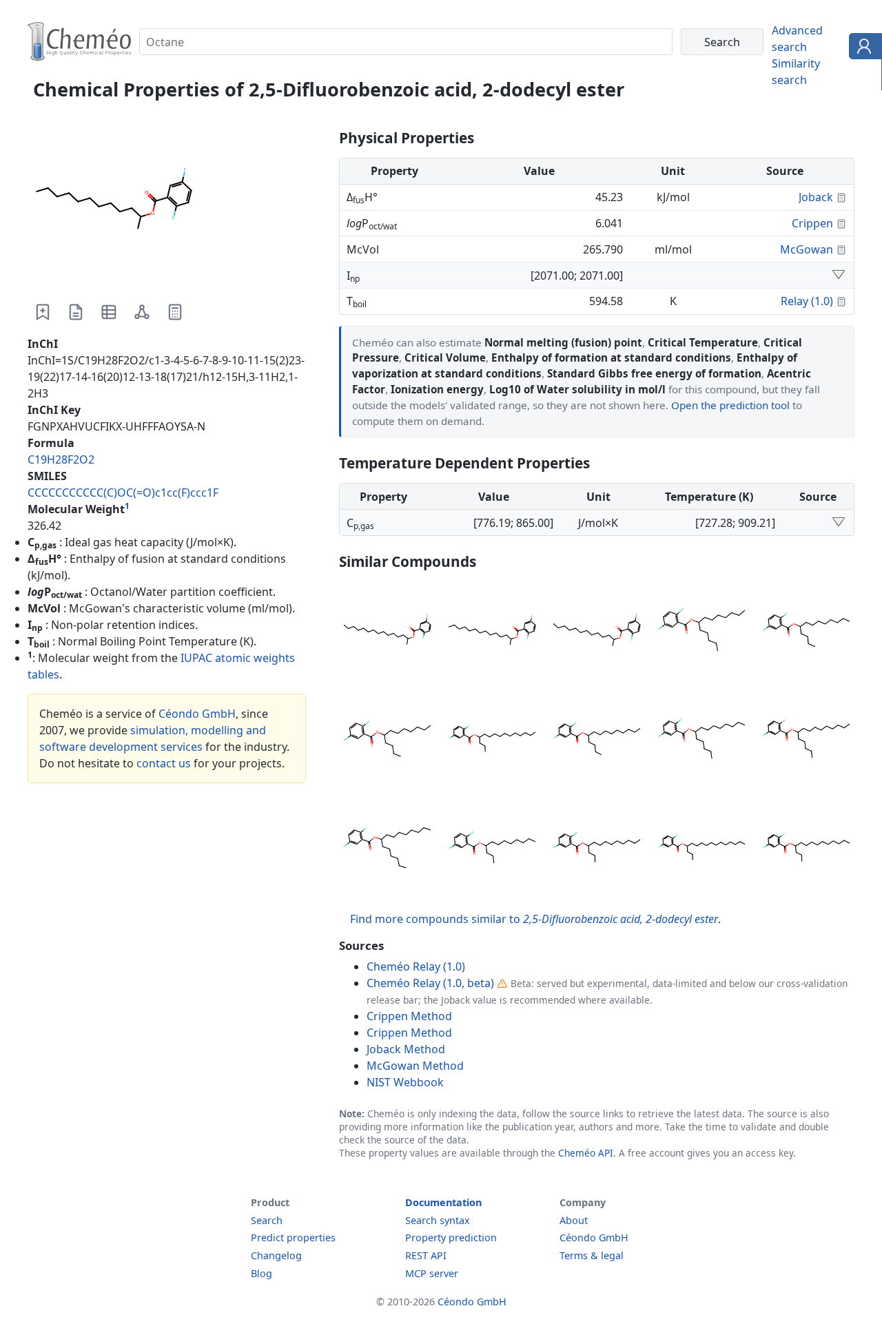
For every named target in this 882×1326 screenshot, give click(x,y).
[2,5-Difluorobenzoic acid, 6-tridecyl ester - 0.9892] (701, 631)
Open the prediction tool (730, 405)
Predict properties (293, 1237)
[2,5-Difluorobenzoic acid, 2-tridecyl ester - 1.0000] (596, 631)
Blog (261, 1273)
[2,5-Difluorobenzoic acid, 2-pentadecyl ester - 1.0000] (387, 631)
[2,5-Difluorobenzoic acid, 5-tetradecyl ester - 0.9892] (596, 740)
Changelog (276, 1255)
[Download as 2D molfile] (142, 312)
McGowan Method (415, 1065)
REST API (426, 1255)
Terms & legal (592, 1255)
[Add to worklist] (43, 312)
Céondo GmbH (197, 713)
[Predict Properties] (175, 312)
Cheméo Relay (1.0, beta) (430, 983)
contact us (163, 763)
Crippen (812, 223)
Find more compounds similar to (534, 918)
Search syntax (437, 1220)
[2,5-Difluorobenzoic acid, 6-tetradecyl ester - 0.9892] (701, 740)
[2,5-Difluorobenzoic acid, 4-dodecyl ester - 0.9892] (492, 849)
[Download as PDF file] (76, 312)
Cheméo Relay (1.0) (416, 966)
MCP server (431, 1273)
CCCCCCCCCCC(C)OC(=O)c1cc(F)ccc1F (123, 492)
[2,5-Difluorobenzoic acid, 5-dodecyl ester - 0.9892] (387, 740)
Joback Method (406, 1049)
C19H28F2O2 (61, 459)
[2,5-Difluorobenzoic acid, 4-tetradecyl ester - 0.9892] (806, 849)
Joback (816, 197)
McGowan (806, 249)
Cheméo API (585, 1152)
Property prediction (451, 1237)
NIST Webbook (405, 1082)
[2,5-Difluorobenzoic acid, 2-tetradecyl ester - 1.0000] (492, 631)
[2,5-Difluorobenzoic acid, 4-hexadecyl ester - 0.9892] (701, 849)
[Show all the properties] (838, 275)
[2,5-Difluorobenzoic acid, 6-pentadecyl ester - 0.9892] (806, 740)
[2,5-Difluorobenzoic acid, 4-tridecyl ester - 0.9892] (596, 849)
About (574, 1220)
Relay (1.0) (807, 301)
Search (267, 1220)
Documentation (443, 1202)
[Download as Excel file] (109, 312)
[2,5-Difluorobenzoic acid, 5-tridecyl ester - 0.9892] (806, 631)
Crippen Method (409, 1016)
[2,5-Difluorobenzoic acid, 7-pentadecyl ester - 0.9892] (387, 849)
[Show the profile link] (862, 48)
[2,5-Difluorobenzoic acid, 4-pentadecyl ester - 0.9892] (492, 740)
